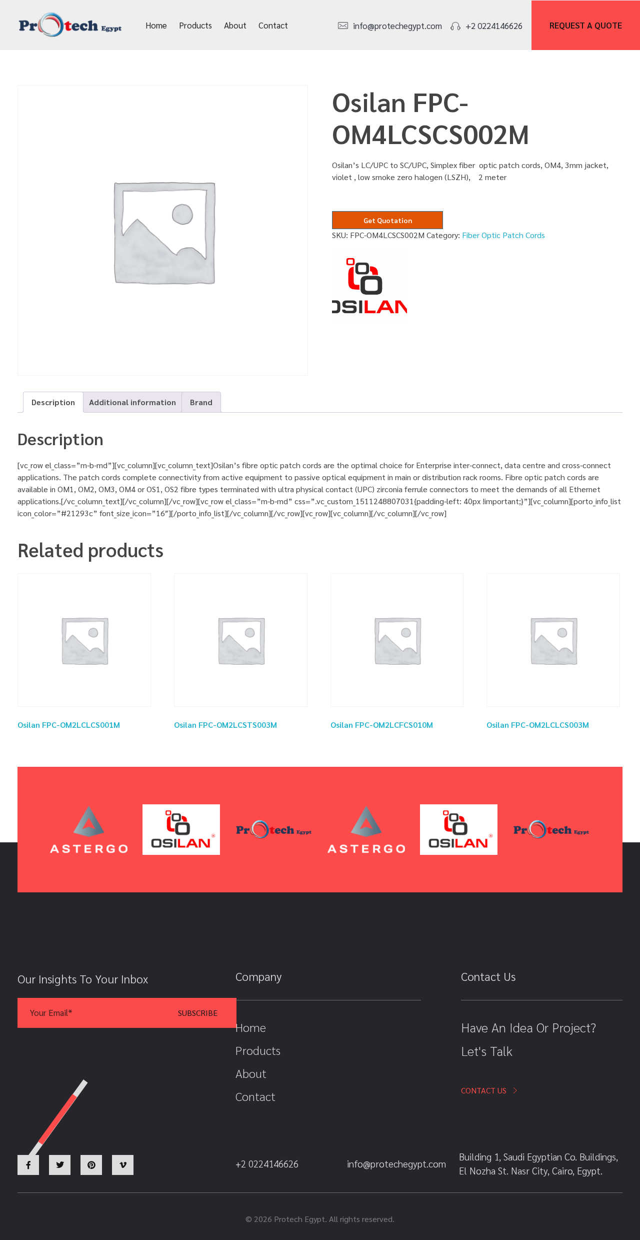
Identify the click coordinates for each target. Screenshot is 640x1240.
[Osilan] (369, 286)
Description (53, 402)
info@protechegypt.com (397, 25)
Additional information (132, 402)
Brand (201, 402)
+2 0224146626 (494, 25)
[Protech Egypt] (70, 25)
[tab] (53, 402)
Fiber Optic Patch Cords (503, 235)
